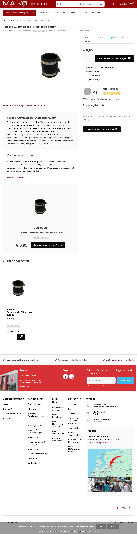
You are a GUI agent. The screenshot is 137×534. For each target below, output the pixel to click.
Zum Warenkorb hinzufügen (48, 245)
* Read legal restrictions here (98, 385)
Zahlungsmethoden (36, 425)
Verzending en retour (36, 105)
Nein (113, 527)
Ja (101, 527)
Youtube (71, 376)
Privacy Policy (34, 421)
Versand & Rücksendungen (35, 431)
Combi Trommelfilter (78, 12)
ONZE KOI (35, 4)
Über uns (32, 409)
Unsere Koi (44, 12)
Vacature (72, 404)
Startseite (7, 20)
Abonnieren (125, 380)
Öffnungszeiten (34, 404)
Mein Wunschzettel (58, 432)
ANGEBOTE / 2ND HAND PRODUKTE (73, 420)
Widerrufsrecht (34, 463)
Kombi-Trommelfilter (74, 433)
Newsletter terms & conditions (36, 443)
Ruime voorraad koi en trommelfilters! (22, 360)
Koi (69, 409)
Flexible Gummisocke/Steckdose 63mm (20, 312)
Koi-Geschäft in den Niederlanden (72, 360)
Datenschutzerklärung (37, 453)
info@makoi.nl (99, 412)
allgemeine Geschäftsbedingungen (38, 415)
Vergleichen (15, 331)
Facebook (65, 376)
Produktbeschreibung (13, 105)
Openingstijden (27, 387)
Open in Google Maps (98, 442)
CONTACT (32, 458)
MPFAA (13, 31)
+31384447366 (99, 404)
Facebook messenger (102, 419)
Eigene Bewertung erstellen (101, 129)
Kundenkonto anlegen (58, 408)
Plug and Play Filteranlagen (74, 440)
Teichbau (96, 12)
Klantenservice (34, 437)
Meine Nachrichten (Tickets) (57, 424)
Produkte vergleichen (57, 439)
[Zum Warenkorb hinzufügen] (21, 337)
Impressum (33, 449)
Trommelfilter (59, 12)
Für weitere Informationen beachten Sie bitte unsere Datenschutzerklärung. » (69, 531)
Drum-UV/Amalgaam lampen (75, 449)
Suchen (101, 4)
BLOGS (44, 4)
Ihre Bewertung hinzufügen (61, 31)
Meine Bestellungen (58, 415)
